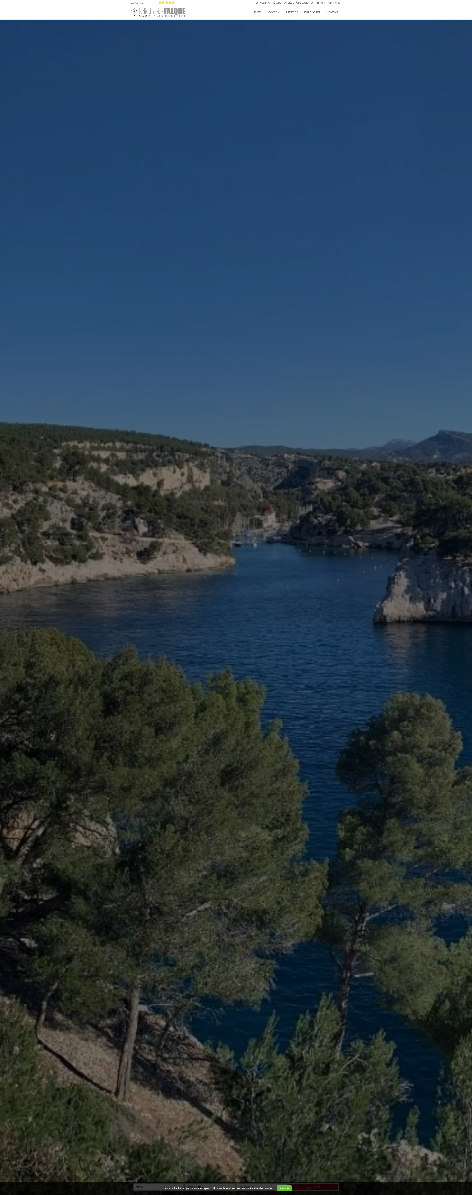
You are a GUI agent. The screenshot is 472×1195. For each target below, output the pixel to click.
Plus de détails (304, 1188)
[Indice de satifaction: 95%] (167, 2)
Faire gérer (312, 12)
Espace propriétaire (268, 2)
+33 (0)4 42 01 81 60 (329, 2)
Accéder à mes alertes (299, 2)
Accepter (284, 1188)
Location (273, 12)
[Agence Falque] (157, 12)
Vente (257, 12)
